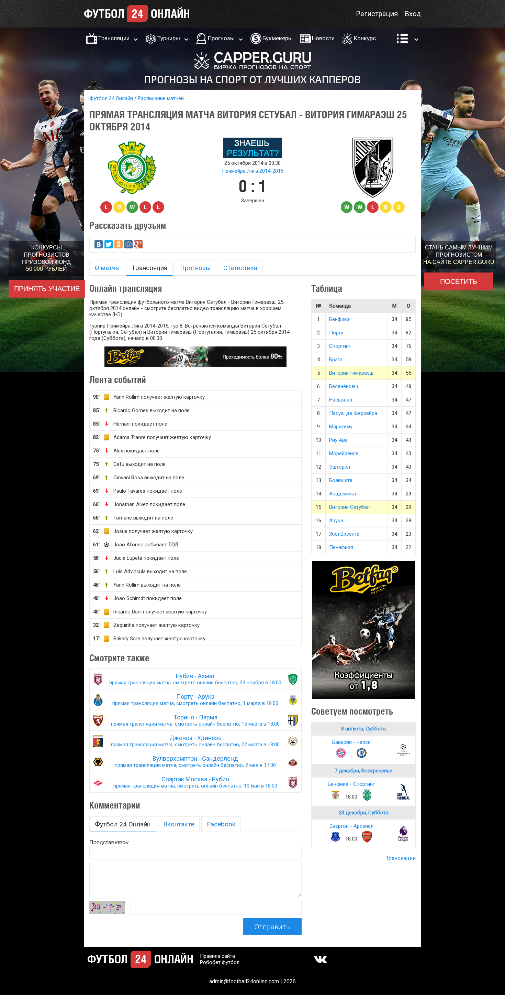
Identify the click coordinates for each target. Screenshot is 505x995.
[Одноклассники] (118, 244)
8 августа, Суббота (363, 729)
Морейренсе (343, 453)
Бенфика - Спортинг (351, 784)
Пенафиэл (341, 547)
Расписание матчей (161, 98)
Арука (336, 520)
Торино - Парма (195, 720)
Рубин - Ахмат (195, 679)
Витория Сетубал (349, 507)
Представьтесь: (109, 842)
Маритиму (340, 427)
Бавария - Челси (351, 742)
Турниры (168, 38)
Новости (323, 38)
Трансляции (114, 38)
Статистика (240, 268)
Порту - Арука (195, 699)
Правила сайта (217, 956)
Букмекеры (277, 38)
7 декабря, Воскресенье (363, 771)
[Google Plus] (138, 244)
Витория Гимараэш (351, 373)
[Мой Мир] (128, 244)
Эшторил (339, 467)
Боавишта (340, 480)
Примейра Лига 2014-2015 (252, 171)
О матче (107, 268)
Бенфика (339, 319)
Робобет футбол (219, 962)
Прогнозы (221, 38)
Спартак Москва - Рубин (195, 782)
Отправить (272, 927)
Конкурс (365, 38)
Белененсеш (343, 386)
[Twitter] (108, 244)
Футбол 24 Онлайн (111, 98)
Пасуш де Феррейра (353, 413)
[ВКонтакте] (98, 244)
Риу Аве (338, 440)
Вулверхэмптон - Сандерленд (195, 761)
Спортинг (340, 346)
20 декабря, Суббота (364, 813)
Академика (342, 494)
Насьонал (340, 400)
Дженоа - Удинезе (195, 741)
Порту (336, 333)
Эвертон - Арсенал (351, 826)
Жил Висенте (344, 534)
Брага (336, 359)
